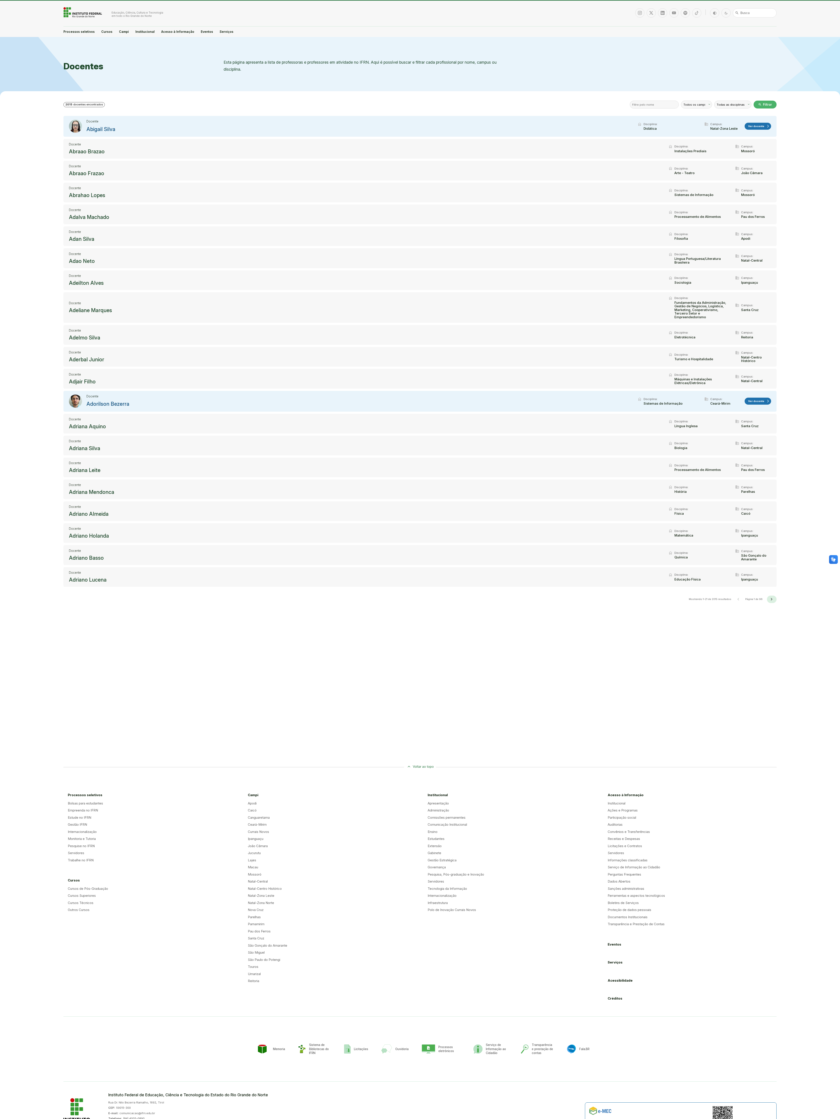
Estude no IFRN (79, 817)
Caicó (252, 810)
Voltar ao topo (423, 766)
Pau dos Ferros (259, 931)
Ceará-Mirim (257, 824)
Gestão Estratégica (442, 860)
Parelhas (254, 917)
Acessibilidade (620, 980)
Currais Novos (258, 832)
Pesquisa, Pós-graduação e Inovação (456, 874)
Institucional (145, 31)
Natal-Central (258, 881)
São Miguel (256, 952)
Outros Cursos (78, 910)
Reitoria (253, 981)
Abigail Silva (100, 129)
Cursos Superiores (82, 895)
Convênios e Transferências (629, 832)
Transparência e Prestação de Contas (636, 924)
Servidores (76, 853)
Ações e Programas (623, 810)
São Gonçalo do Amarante (267, 945)
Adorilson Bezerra (107, 404)
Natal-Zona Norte (261, 903)
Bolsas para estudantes (85, 803)
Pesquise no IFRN (81, 846)
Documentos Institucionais (628, 917)
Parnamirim (256, 924)
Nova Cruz (256, 910)
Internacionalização (82, 832)
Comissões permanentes (447, 817)
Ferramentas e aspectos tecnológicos (636, 895)
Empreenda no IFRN (83, 810)
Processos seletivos (79, 31)
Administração (438, 810)
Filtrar (765, 104)
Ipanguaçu (255, 839)
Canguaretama (259, 817)
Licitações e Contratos (625, 846)
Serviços (226, 31)
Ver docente (759, 126)
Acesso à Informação (177, 31)
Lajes (252, 860)
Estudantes (436, 839)
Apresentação (438, 803)
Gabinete (434, 853)
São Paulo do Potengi (264, 960)
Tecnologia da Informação (447, 888)
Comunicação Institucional (447, 824)
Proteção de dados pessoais (629, 910)
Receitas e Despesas (624, 839)
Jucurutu (254, 853)
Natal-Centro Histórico (265, 888)
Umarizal (254, 974)
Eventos (207, 31)
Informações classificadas (628, 860)
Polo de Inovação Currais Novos (452, 910)
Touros (253, 967)
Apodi (252, 803)
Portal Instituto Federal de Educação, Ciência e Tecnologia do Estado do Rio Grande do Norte (83, 12)
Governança (437, 867)
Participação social (622, 817)
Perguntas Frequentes (624, 874)
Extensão (435, 846)
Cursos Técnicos (80, 903)
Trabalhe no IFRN (81, 860)
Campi (124, 31)
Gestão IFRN (77, 824)
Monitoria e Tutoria (82, 839)
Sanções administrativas (626, 888)
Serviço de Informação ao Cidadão (634, 867)
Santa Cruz (256, 938)
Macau (253, 867)
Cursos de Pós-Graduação (88, 888)
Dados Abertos (619, 881)
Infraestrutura (438, 903)
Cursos (106, 31)
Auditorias (615, 824)
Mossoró (254, 874)
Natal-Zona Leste (261, 895)
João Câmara (258, 846)
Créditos (615, 998)
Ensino (433, 832)
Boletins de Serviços (623, 903)
